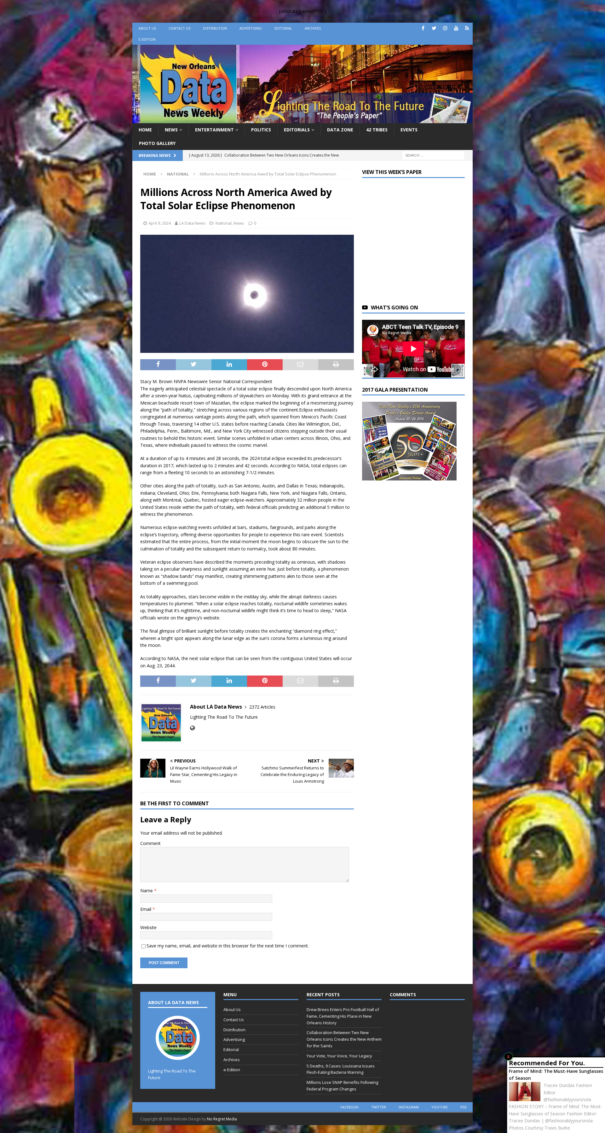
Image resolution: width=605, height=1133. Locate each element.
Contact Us (179, 28)
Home (145, 130)
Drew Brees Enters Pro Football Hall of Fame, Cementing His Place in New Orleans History (343, 1016)
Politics (261, 130)
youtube (439, 1107)
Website (148, 927)
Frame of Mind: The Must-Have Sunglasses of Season (556, 1074)
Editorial (283, 28)
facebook (349, 1107)
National (224, 223)
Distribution (215, 28)
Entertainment (214, 130)
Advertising (250, 28)
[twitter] (434, 28)
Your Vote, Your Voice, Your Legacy (339, 1056)
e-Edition (147, 39)
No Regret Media (222, 1119)
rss (463, 1107)
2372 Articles (262, 707)
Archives (313, 28)
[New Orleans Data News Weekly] (302, 120)
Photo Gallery (157, 143)
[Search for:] (433, 155)
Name (147, 891)
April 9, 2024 (159, 223)
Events (409, 130)
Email (146, 909)
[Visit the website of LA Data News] (192, 728)
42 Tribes (377, 130)
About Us (147, 28)
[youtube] (456, 28)
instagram (409, 1107)
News (171, 130)
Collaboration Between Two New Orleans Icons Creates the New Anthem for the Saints (344, 1039)
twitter (378, 1107)
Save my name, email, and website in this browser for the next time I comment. (228, 946)
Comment (150, 843)
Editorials (297, 130)
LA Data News (192, 223)
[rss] (467, 28)
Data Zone (340, 130)
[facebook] (423, 28)
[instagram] (445, 28)
